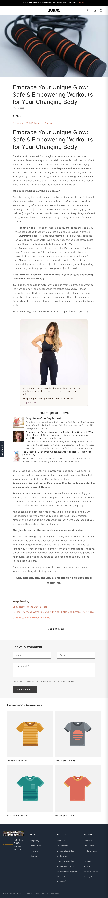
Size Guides (89, 845)
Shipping (88, 861)
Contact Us (89, 840)
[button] (6, 10)
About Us (61, 840)
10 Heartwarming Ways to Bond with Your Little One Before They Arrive (54, 612)
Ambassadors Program (67, 871)
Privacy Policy (90, 877)
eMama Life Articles (65, 851)
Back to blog (56, 628)
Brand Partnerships (65, 861)
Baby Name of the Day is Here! (30, 606)
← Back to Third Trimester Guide (31, 617)
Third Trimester (33, 123)
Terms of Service (91, 871)
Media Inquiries (90, 851)
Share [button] (19, 116)
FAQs (86, 856)
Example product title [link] (17, 761)
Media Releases (63, 856)
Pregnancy (18, 123)
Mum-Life (34, 851)
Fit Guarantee (63, 845)
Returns (87, 866)
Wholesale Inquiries (65, 866)
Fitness (48, 123)
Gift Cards (34, 856)
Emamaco (74, 284)
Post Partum (35, 845)
